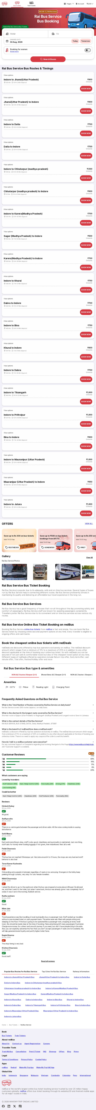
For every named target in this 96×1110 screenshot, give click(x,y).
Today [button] (75, 41)
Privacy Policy (27, 1060)
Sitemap (52, 1052)
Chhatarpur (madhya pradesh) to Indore (26, 191)
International (85, 1075)
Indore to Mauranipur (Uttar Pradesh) (24, 459)
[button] (26, 34)
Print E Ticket (34, 1052)
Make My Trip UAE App (45, 1067)
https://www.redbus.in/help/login (81, 744)
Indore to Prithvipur (14, 414)
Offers (61, 1052)
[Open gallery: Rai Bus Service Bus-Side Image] (68, 572)
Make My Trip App (26, 1067)
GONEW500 (49, 547)
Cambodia (55, 1075)
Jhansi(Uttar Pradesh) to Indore (21, 102)
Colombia (66, 1075)
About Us (5, 1044)
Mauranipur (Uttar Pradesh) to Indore (24, 481)
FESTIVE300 (13, 547)
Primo (76, 1052)
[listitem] (6, 532)
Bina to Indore (11, 437)
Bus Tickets (7, 1036)
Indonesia (13, 1075)
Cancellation (21, 1052)
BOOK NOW (86, 89)
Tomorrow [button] (85, 41)
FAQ (44, 1052)
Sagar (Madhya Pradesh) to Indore (23, 236)
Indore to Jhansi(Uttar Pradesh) (21, 79)
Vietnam (44, 1075)
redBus (49, 629)
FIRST (83, 547)
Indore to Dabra (12, 370)
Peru (75, 1075)
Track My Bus (7, 1052)
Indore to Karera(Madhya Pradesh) (23, 213)
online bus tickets (32, 629)
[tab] (24, 675)
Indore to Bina (11, 325)
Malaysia (34, 1075)
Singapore (24, 1075)
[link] (19, 540)
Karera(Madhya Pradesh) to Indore (23, 258)
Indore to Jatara (13, 504)
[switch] (88, 50)
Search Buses (49, 59)
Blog (69, 1052)
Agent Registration (32, 1044)
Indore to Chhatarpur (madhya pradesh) (26, 169)
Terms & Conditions (10, 1060)
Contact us (17, 1044)
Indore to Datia (12, 124)
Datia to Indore (12, 146)
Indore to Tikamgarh (15, 392)
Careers (46, 1044)
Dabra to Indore (12, 303)
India (4, 1075)
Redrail (14, 1067)
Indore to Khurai (13, 280)
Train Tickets (20, 1036)
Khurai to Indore (13, 347)
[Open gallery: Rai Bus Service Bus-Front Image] (14, 572)
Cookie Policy (40, 1060)
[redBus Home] (4, 3)
